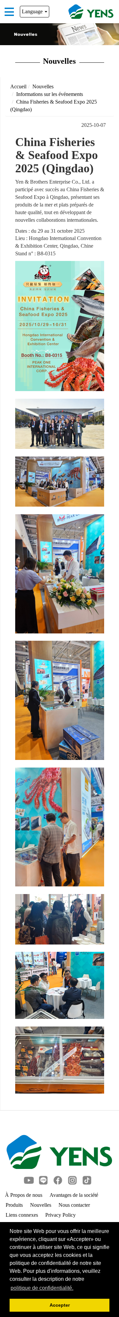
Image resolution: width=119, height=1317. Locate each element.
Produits (14, 1205)
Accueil (18, 86)
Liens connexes (22, 1215)
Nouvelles (43, 86)
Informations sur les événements (49, 94)
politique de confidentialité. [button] (42, 1288)
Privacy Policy (60, 1215)
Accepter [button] (60, 1305)
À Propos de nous (23, 1195)
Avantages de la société (74, 1195)
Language (33, 11)
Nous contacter (74, 1205)
